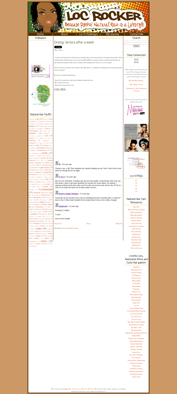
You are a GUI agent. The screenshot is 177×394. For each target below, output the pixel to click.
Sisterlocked (136, 366)
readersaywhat (33, 219)
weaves (45, 244)
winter (51, 244)
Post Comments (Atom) (70, 228)
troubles (38, 236)
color (47, 135)
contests (41, 143)
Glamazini (136, 289)
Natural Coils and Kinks (136, 338)
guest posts (45, 167)
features (43, 158)
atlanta (51, 119)
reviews (41, 221)
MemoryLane (45, 195)
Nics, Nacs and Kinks (136, 355)
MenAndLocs (38, 197)
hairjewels (38, 172)
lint (44, 182)
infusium (39, 177)
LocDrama (31, 189)
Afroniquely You (136, 270)
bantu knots (50, 121)
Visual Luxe (76, 389)
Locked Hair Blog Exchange (136, 311)
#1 (136, 180)
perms (37, 209)
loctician (37, 192)
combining (32, 140)
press (39, 211)
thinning (31, 233)
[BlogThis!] (57, 89)
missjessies (48, 197)
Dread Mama (136, 286)
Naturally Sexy (136, 242)
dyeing (33, 150)
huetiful (33, 177)
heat (45, 174)
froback (47, 163)
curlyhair (45, 145)
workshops (33, 246)
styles (39, 228)
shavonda (44, 223)
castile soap (46, 131)
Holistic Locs (136, 292)
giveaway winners (48, 165)
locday (45, 186)
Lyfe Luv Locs (136, 319)
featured (37, 158)
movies (30, 200)
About (64, 34)
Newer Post (57, 223)
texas (31, 231)
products (34, 214)
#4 (136, 188)
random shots (41, 216)
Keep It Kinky (136, 300)
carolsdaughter (33, 131)
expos (39, 155)
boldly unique (43, 126)
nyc (30, 204)
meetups (36, 195)
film (42, 160)
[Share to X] (60, 89)
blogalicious (48, 124)
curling (31, 145)
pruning (44, 214)
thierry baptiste (47, 231)
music (37, 200)
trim (32, 236)
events (45, 153)
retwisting (32, 221)
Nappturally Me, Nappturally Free (136, 333)
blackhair (32, 124)
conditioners (32, 143)
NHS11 (49, 202)
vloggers (31, 244)
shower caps (34, 226)
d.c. (52, 145)
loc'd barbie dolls (34, 186)
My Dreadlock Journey (136, 325)
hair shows (32, 170)
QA (49, 214)
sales (49, 221)
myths (44, 200)
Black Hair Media (136, 215)
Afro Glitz (136, 207)
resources (48, 219)
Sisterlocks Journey (136, 368)
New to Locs (136, 352)
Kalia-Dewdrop (136, 297)
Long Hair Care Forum (136, 226)
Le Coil (136, 305)
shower (51, 223)
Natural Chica (136, 237)
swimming (50, 229)
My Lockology (136, 231)
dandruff (32, 148)
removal (41, 219)
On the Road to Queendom (136, 360)
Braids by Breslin (136, 218)
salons (30, 223)
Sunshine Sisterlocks (136, 371)
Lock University (136, 223)
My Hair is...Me (136, 327)
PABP (48, 207)
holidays (51, 174)
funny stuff (31, 165)
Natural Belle (136, 336)
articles (45, 119)
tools (44, 233)
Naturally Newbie (136, 349)
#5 (136, 191)
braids (51, 126)
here (128, 72)
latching (31, 182)
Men (30, 197)
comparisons (46, 140)
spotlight (50, 226)
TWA (45, 236)
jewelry (36, 179)
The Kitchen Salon (136, 374)
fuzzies (38, 165)
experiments (32, 155)
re (49, 216)
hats (40, 174)
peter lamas (45, 209)
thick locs (38, 231)
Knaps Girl (136, 303)
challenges (46, 133)
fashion (30, 158)
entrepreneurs (42, 150)
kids (47, 179)
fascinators (47, 155)
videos (44, 241)
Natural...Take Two (136, 347)
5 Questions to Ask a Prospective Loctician (136, 89)
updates (46, 238)
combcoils (31, 138)
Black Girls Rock (136, 212)
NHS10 (42, 202)
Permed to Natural (136, 363)
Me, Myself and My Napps (136, 322)
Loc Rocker (89, 389)
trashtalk (50, 233)
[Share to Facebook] (62, 89)
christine (39, 136)
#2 (136, 183)
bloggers (32, 126)
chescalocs (31, 136)
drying (51, 148)
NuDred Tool (136, 245)
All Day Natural (136, 272)
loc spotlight (46, 184)
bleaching (40, 124)
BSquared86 (136, 281)
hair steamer (40, 170)
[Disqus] (88, 126)
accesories (31, 119)
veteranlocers (32, 241)
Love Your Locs (136, 316)
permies (31, 209)
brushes (33, 128)
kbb (42, 179)
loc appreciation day (34, 184)
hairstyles (33, 174)
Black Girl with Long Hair (136, 209)
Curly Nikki (136, 283)
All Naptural (136, 275)
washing (37, 244)
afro (37, 119)
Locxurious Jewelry (136, 314)
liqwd (49, 182)
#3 (136, 186)
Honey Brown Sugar (136, 294)
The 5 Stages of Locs (136, 84)
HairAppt (48, 170)
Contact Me (136, 34)
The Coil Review (136, 248)
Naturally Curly (136, 240)
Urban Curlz (136, 377)
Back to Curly (136, 278)
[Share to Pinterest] (64, 89)
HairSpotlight (48, 172)
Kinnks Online (136, 220)
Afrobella (136, 267)
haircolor (31, 172)
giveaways (34, 167)
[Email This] (55, 89)
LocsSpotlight (46, 189)
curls (37, 145)
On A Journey (136, 357)
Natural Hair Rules (136, 344)
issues (46, 177)
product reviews (48, 211)
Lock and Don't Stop (136, 308)
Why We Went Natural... (136, 80)
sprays (32, 229)
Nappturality (136, 234)
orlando (36, 204)
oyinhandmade (39, 207)
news (36, 202)
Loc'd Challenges (88, 34)
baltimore (41, 121)
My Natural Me (136, 330)
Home (40, 34)
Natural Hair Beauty (136, 341)
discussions (41, 147)
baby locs (34, 121)
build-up (47, 128)
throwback (38, 233)
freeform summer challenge (41, 161)
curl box (48, 143)
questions (31, 216)
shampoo (37, 223)
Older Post (118, 223)
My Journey (112, 34)
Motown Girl (136, 229)
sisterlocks (42, 226)
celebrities (32, 133)
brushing (40, 128)
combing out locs (44, 138)
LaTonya (38, 182)
